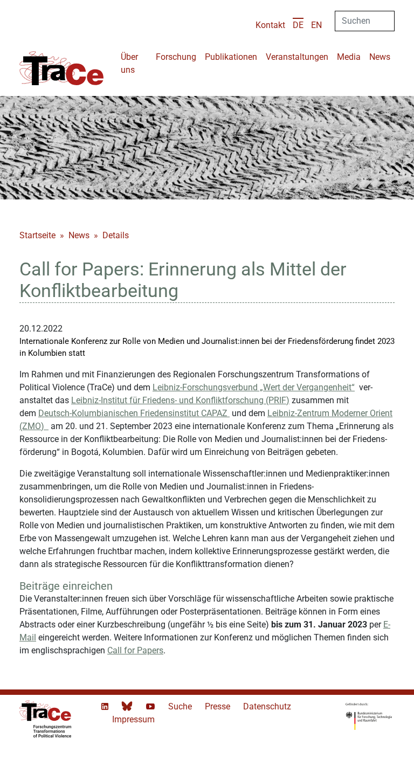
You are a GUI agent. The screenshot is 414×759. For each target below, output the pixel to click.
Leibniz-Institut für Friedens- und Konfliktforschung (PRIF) (180, 400)
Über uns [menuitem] (129, 63)
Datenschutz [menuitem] (267, 706)
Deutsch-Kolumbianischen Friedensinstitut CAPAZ (134, 413)
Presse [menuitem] (218, 706)
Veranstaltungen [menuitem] (297, 57)
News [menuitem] (379, 57)
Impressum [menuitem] (133, 719)
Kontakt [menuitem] (270, 25)
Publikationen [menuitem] (231, 57)
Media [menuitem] (349, 57)
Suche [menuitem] (181, 706)
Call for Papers (135, 650)
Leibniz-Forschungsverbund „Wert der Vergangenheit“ (254, 387)
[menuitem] (298, 25)
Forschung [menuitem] (176, 57)
